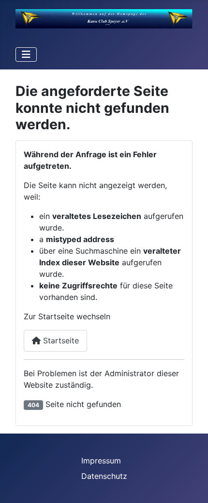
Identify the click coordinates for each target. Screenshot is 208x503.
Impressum (101, 460)
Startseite (60, 340)
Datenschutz (104, 476)
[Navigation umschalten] (26, 54)
